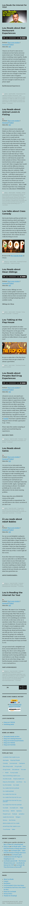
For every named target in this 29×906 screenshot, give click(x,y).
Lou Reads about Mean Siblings (11, 270)
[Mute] (20, 38)
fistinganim (8, 200)
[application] (14, 37)
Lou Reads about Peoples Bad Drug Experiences (12, 375)
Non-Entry (6, 811)
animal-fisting (12, 194)
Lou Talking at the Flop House (12, 321)
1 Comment (9, 103)
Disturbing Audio (10, 197)
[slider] (24, 37)
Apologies (6, 760)
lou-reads (16, 675)
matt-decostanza (6, 678)
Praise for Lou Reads (10, 891)
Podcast (14, 814)
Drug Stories (14, 440)
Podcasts (9, 95)
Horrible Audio (7, 779)
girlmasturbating (9, 675)
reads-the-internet (8, 817)
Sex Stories (12, 820)
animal (23, 192)
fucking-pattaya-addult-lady (15, 674)
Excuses (23, 769)
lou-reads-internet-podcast (11, 788)
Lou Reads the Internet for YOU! (10, 901)
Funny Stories (19, 93)
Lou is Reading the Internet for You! (12, 593)
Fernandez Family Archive (11, 736)
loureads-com (21, 100)
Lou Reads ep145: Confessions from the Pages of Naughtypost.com (13, 857)
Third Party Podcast (21, 261)
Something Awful (9, 724)
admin (6, 93)
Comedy (5, 763)
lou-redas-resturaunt (12, 100)
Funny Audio (17, 97)
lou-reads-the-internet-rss (13, 677)
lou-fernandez (7, 785)
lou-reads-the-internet (9, 794)
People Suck (6, 814)
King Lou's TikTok (9, 722)
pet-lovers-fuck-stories (13, 201)
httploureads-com (18, 779)
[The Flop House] (14, 348)
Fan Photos (7, 883)
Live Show (19, 782)
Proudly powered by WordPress (14, 903)
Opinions (19, 811)
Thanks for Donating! (10, 895)
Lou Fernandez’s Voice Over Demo (14, 885)
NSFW (13, 811)
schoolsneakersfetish (16, 678)
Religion (18, 817)
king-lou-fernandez (9, 782)
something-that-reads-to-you (11, 826)
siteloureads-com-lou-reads (9, 101)
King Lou (7, 261)
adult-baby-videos (18, 584)
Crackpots (22, 763)
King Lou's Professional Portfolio (14, 740)
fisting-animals (9, 198)
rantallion (21, 814)
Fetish (7, 772)
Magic (21, 807)
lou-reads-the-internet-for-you (12, 797)
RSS (10, 46)
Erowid (6, 418)
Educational (5, 509)
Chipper (6, 850)
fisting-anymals (16, 198)
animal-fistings (15, 195)
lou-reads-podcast (8, 791)
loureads (21, 677)
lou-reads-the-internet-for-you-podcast (12, 801)
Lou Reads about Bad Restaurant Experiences (13, 30)
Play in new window (14, 42)
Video (13, 829)
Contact (6, 881)
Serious (5, 820)
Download (5, 44)
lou (25, 782)
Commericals (13, 763)
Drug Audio (18, 766)
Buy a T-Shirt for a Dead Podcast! (13, 844)
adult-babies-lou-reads (7, 584)
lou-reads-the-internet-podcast (12, 804)
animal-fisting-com (20, 194)
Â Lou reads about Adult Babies (12, 520)
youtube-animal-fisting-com (13, 203)
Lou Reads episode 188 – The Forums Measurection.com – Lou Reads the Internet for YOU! (15, 863)
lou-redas (10, 98)
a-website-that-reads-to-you (11, 757)
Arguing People (15, 760)
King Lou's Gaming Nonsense (12, 738)
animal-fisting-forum (7, 195)
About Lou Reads (9, 879)
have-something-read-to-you (11, 775)
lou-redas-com (16, 98)
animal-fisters (5, 194)
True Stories (15, 95)
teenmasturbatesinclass (8, 680)
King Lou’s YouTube (9, 745)
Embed (12, 44)
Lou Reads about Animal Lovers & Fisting (11, 112)
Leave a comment (15, 263)
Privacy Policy (8, 893)
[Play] (4, 38)
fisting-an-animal (18, 197)
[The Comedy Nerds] (14, 246)
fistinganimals (14, 200)
